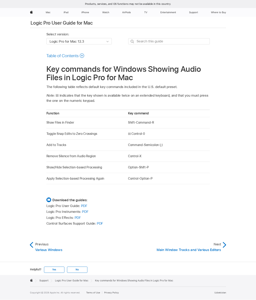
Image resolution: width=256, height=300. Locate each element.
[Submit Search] (132, 41)
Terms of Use (93, 292)
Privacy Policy (111, 292)
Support (43, 280)
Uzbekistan (220, 292)
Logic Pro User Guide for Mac (62, 23)
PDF (84, 206)
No (77, 269)
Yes (54, 269)
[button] (65, 55)
